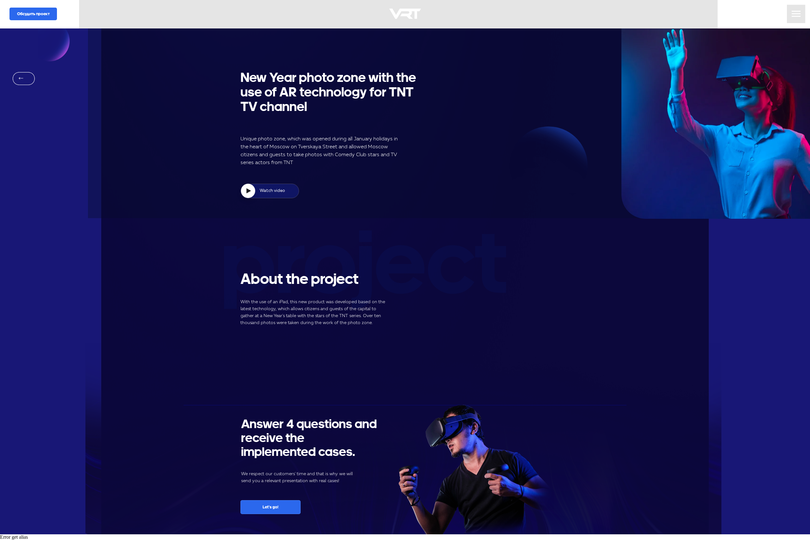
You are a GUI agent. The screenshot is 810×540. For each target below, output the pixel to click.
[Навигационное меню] (796, 14)
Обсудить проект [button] (33, 13)
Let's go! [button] (270, 507)
